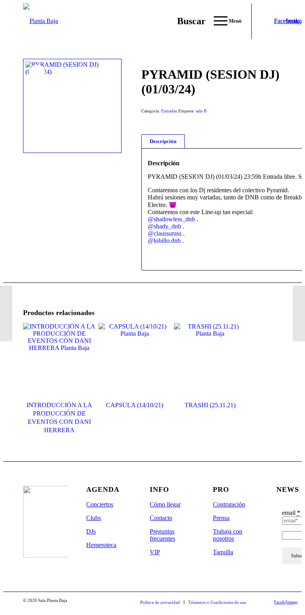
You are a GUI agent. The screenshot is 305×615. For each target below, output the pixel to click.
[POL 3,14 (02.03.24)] (299, 313)
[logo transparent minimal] (40, 21)
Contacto (161, 517)
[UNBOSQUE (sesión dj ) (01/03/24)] (6, 313)
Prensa (221, 517)
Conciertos (99, 504)
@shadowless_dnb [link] (171, 219)
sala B (201, 110)
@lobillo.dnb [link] (164, 240)
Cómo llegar (165, 504)
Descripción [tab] (163, 141)
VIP (155, 552)
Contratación (229, 504)
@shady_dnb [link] (164, 226)
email (291, 512)
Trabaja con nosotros (227, 535)
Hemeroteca (101, 545)
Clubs (93, 517)
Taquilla (223, 552)
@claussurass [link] (164, 233)
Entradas (169, 110)
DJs (91, 531)
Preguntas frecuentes (162, 535)
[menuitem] (187, 21)
